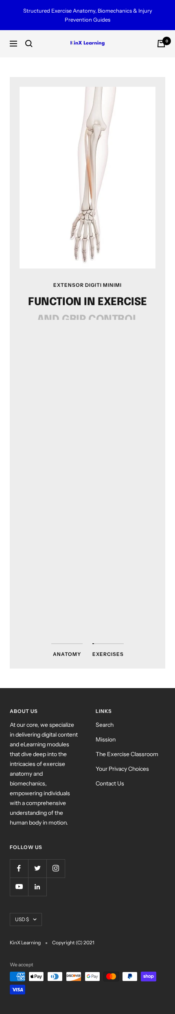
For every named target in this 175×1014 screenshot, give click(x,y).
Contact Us (110, 783)
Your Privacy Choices (122, 768)
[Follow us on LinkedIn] (37, 887)
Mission (106, 739)
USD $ (22, 919)
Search (105, 724)
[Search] (29, 43)
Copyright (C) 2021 (73, 942)
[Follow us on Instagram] (55, 868)
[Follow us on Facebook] (19, 868)
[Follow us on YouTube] (19, 887)
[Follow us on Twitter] (37, 868)
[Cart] (161, 43)
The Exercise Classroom (127, 754)
